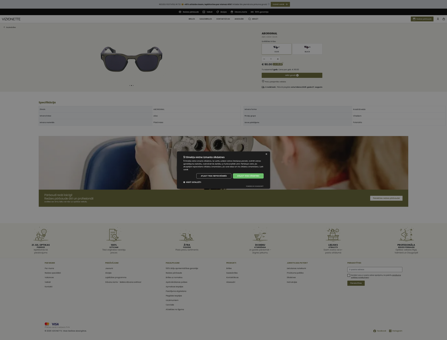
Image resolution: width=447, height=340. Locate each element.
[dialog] (223, 170)
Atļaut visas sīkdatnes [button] (248, 176)
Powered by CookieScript (254, 186)
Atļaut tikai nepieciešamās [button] (214, 176)
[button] (192, 182)
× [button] (266, 154)
